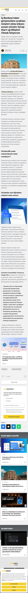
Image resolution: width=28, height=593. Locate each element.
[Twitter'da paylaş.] (8, 426)
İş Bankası (4, 76)
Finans (3, 15)
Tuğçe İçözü (5, 462)
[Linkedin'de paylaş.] (14, 426)
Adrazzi (4, 363)
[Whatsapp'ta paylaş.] (19, 426)
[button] (14, 211)
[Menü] (26, 10)
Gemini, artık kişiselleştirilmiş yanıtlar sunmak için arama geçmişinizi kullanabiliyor (12, 550)
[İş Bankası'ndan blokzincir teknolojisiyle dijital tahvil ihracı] (14, 473)
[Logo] (5, 10)
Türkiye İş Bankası (16, 369)
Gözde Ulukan (6, 554)
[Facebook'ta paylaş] (3, 426)
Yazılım (4, 454)
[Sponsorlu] (14, 345)
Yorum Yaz (14, 382)
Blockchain (5, 482)
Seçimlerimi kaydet (14, 416)
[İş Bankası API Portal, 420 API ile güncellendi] (14, 445)
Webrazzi (4, 518)
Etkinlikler (4, 509)
